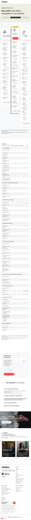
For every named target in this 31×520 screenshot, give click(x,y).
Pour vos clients (18, 488)
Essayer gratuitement (6, 40)
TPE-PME (3, 500)
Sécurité (17, 476)
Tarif (16, 470)
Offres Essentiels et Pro (15, 17)
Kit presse (17, 474)
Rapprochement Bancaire (5, 488)
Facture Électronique (5, 490)
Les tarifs (17, 491)
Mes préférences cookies (19, 481)
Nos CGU (17, 477)
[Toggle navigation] (29, 2)
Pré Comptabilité (4, 487)
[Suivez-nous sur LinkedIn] (3, 476)
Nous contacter (18, 483)
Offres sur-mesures (25, 17)
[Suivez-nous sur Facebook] (2, 476)
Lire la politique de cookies (5, 513)
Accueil (17, 468)
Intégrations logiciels (19, 490)
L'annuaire (17, 489)
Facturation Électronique (19, 475)
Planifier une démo (6, 102)
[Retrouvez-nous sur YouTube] (4, 476)
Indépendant (3, 499)
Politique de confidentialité (20, 478)
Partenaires (17, 469)
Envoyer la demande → (9, 374)
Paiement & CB (4, 491)
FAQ (16, 471)
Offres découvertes (6, 17)
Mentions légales (18, 482)
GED (2, 495)
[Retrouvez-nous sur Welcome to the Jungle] (5, 476)
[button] (4, 518)
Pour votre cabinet (18, 487)
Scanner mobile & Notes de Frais (6, 489)
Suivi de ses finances (5, 494)
